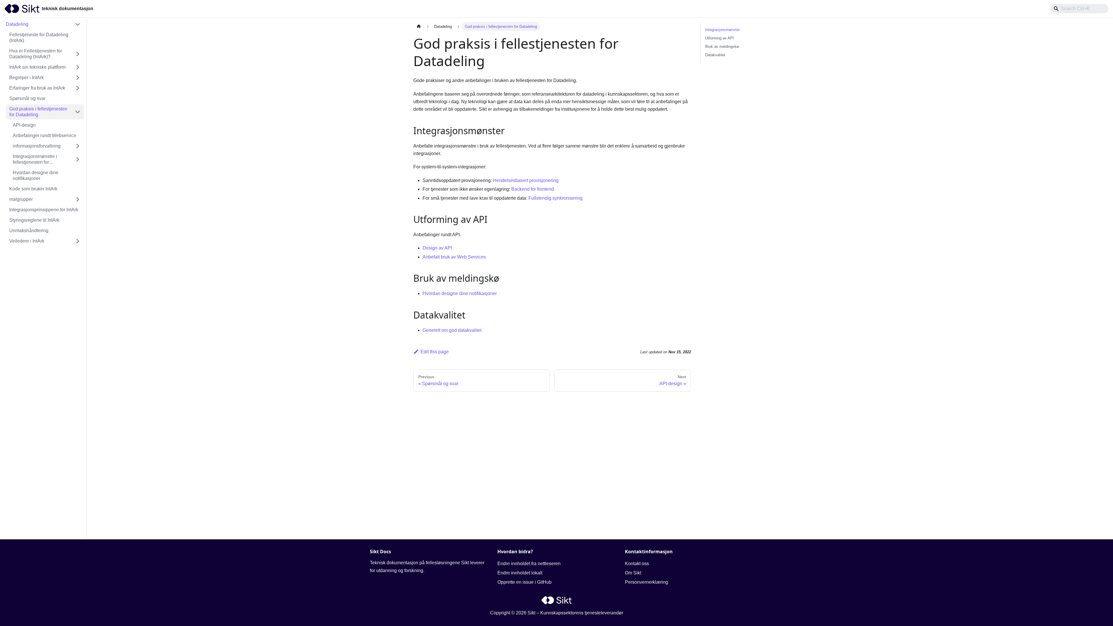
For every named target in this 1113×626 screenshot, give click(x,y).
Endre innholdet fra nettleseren (529, 563)
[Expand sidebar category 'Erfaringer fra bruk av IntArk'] (77, 88)
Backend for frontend (532, 189)
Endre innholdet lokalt (519, 572)
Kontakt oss (637, 563)
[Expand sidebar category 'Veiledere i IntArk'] (77, 241)
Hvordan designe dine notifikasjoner (460, 293)
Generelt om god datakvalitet (452, 330)
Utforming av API (719, 38)
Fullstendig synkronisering (555, 198)
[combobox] (1079, 8)
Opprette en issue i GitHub (524, 582)
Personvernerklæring (646, 582)
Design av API (437, 247)
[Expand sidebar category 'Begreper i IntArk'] (77, 77)
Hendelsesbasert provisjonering (526, 180)
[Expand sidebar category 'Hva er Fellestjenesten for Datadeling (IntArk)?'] (77, 53)
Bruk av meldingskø (722, 46)
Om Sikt (633, 572)
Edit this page (435, 351)
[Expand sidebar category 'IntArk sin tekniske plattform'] (77, 67)
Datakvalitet (715, 55)
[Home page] (418, 26)
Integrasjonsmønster (722, 30)
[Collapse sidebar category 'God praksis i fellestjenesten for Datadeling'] (77, 111)
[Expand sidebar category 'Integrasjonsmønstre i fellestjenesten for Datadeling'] (77, 159)
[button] (43, 24)
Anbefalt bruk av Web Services (454, 256)
